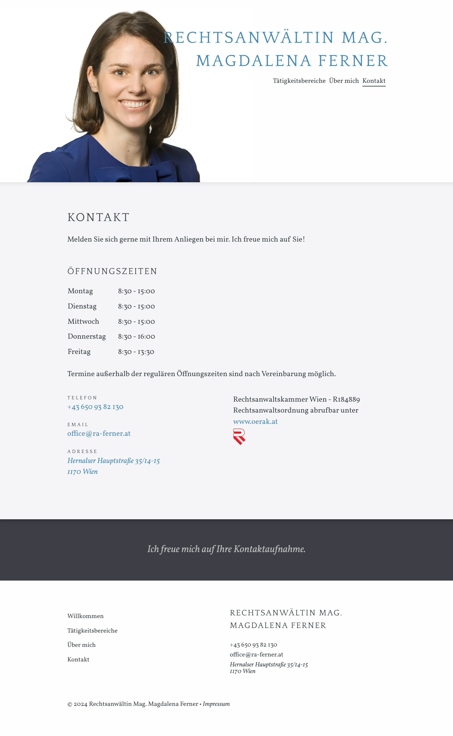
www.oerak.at (255, 422)
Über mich (344, 81)
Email (78, 424)
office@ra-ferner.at (99, 434)
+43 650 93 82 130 (95, 407)
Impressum (216, 704)
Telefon (82, 398)
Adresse (82, 451)
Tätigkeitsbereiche (299, 81)
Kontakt (374, 81)
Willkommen (85, 616)
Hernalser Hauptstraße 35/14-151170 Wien (269, 668)
